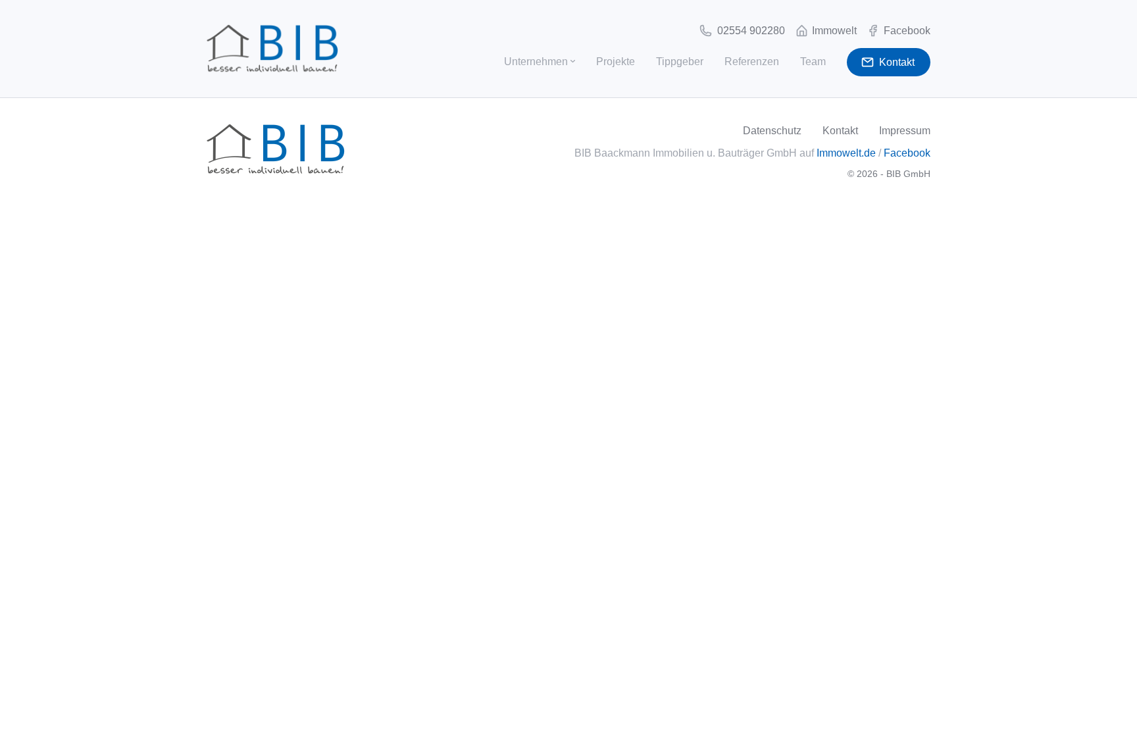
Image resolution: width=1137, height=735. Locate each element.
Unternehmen (536, 61)
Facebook (907, 153)
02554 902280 (750, 30)
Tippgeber (679, 61)
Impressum (904, 130)
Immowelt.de (846, 153)
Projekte (615, 61)
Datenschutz (772, 130)
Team (813, 61)
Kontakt (840, 130)
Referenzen (751, 61)
